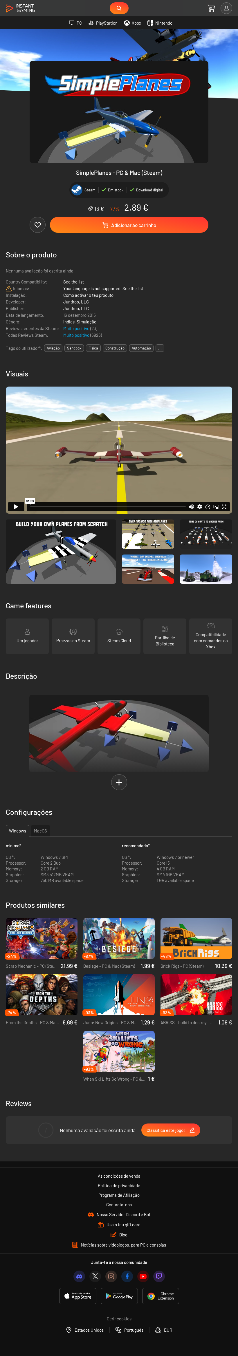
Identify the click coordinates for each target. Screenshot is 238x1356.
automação (141, 348)
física (93, 348)
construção (115, 348)
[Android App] (119, 1296)
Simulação (86, 321)
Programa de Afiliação (119, 1195)
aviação (53, 348)
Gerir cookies (119, 1318)
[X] (95, 1276)
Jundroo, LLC (76, 301)
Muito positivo (76, 328)
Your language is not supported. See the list (103, 288)
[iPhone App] (77, 1296)
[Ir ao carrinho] (211, 8)
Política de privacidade (119, 1185)
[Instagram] (111, 1276)
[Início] (20, 8)
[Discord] (79, 1276)
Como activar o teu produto (88, 295)
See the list (73, 281)
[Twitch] (159, 1276)
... (160, 348)
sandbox (74, 348)
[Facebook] (127, 1276)
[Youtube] (143, 1276)
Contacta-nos (119, 1204)
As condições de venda (119, 1176)
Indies (69, 321)
